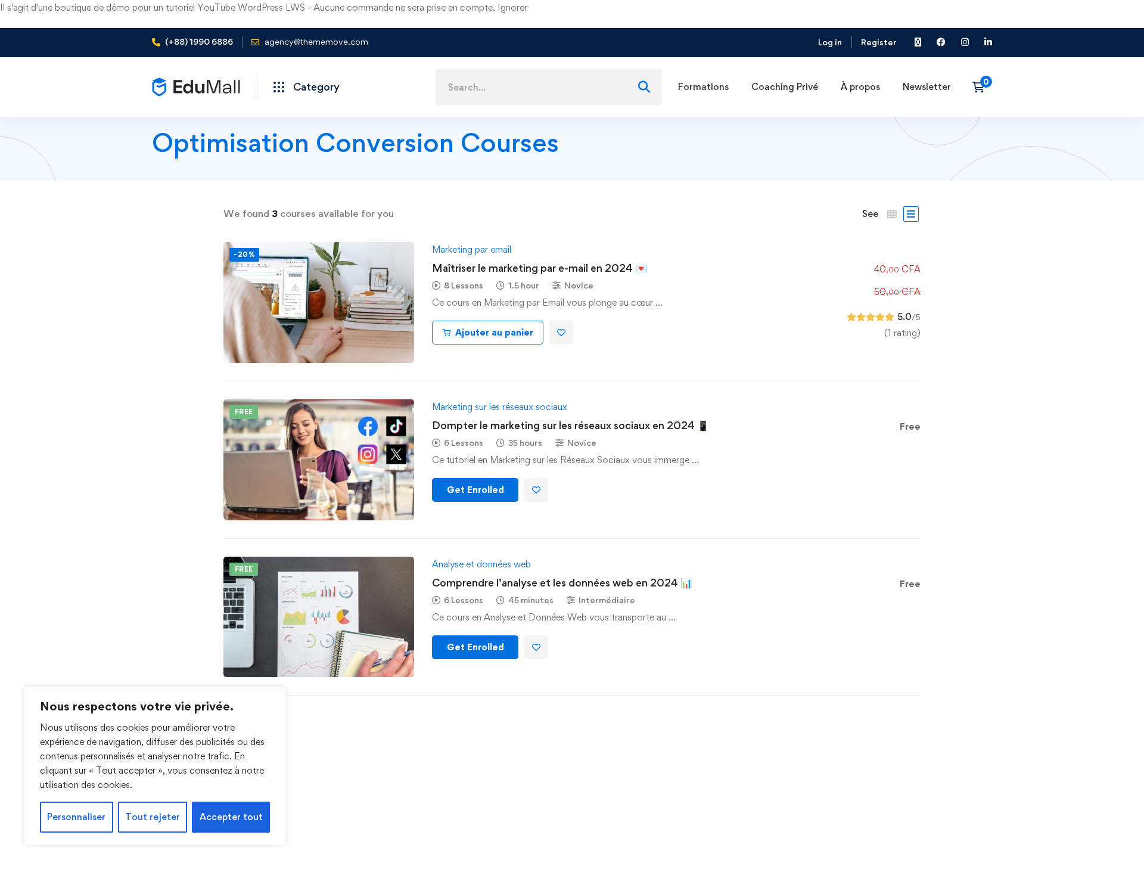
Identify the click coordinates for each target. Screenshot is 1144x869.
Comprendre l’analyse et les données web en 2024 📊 (562, 582)
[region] (155, 766)
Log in (830, 42)
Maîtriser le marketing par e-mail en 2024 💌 (539, 268)
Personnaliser (76, 817)
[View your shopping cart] (982, 87)
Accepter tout (231, 817)
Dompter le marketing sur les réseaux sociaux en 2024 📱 (570, 425)
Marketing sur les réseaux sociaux (499, 406)
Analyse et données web (481, 564)
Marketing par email (471, 249)
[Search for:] (549, 87)
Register (879, 42)
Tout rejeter (152, 817)
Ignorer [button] (512, 7)
